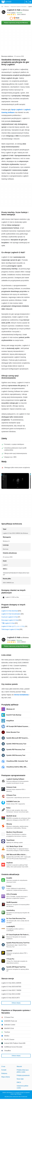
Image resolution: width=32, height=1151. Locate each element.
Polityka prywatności (23, 1075)
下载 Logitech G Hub (7, 623)
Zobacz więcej (16, 1003)
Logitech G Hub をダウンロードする (12, 626)
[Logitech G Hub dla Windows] (3, 12)
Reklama (4, 1073)
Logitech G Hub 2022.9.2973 (10, 997)
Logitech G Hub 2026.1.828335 (11, 983)
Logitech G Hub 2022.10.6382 (10, 994)
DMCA (19, 1082)
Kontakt (3, 1070)
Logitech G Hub (18, 10)
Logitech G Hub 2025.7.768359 (11, 990)
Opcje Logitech (17, 109)
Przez (11, 12)
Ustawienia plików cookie (22, 1087)
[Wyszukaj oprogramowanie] (26, 2)
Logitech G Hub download (9, 611)
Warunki (19, 1066)
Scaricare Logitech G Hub (9, 617)
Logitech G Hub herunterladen (10, 614)
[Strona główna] (2, 6)
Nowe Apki (20, 1079)
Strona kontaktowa (21, 695)
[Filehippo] (6, 2)
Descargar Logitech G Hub (9, 620)
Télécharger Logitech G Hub (10, 629)
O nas (3, 1066)
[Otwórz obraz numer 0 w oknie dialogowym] (15, 481)
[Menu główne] (30, 2)
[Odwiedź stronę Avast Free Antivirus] (16, 18)
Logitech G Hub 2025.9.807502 (11, 986)
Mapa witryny (5, 1077)
